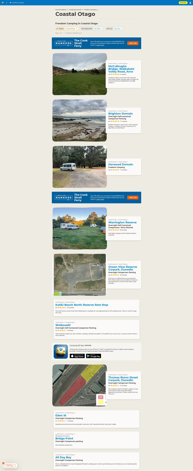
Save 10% (133, 43)
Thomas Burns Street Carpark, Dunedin (123, 379)
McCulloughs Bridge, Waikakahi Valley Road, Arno (121, 69)
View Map (183, 2)
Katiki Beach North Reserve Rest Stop (81, 304)
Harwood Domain (120, 164)
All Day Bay (63, 457)
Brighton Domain (120, 113)
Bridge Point (64, 438)
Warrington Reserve (122, 222)
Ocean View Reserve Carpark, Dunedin (122, 268)
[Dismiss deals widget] (3, 463)
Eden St (60, 415)
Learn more (100, 45)
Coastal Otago (122, 63)
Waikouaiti (62, 325)
